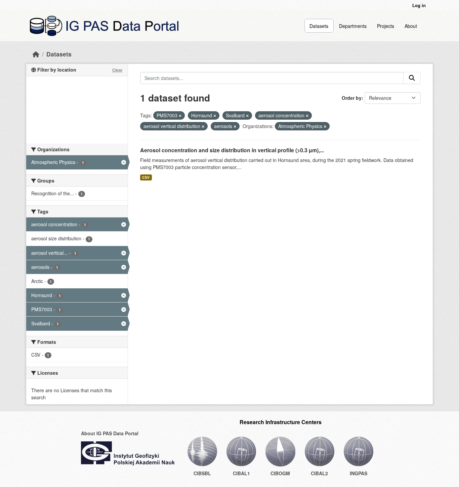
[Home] (36, 54)
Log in (419, 5)
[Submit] (412, 78)
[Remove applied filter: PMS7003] (180, 115)
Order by (352, 97)
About (411, 26)
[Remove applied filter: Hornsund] (214, 115)
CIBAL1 (241, 473)
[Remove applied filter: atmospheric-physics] (325, 126)
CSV (146, 177)
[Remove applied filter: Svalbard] (247, 115)
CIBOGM (280, 473)
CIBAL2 (319, 473)
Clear (117, 70)
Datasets (318, 26)
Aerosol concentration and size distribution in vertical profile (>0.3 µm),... (232, 150)
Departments (353, 26)
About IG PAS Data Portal (109, 433)
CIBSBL (202, 473)
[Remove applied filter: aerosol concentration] (307, 115)
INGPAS (358, 473)
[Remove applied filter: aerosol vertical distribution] (203, 126)
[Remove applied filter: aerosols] (235, 126)
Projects (385, 26)
